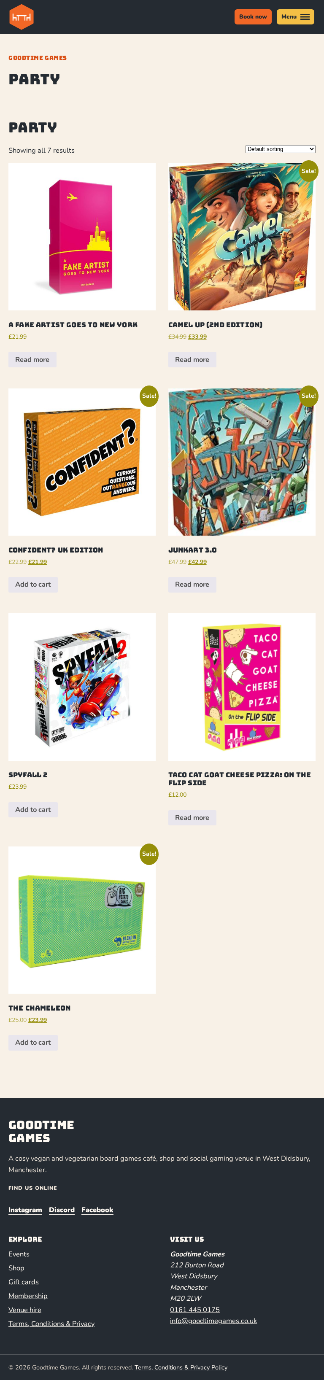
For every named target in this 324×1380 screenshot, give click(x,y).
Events (19, 1254)
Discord (62, 1210)
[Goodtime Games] (38, 17)
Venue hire (24, 1310)
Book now (253, 17)
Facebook (97, 1210)
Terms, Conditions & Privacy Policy (181, 1367)
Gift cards (23, 1282)
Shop (16, 1268)
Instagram (25, 1210)
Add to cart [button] (33, 584)
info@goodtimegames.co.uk (213, 1321)
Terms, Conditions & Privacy (51, 1324)
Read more (32, 359)
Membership (28, 1296)
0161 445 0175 (195, 1310)
